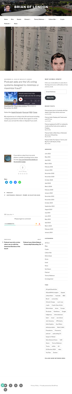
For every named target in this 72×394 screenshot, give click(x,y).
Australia (57, 295)
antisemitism (49, 295)
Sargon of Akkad (50, 336)
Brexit (47, 299)
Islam (47, 318)
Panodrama (49, 330)
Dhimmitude (48, 256)
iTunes (35, 112)
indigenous (49, 314)
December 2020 (49, 173)
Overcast (26, 112)
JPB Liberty (59, 321)
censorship (55, 299)
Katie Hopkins (50, 324)
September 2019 (49, 206)
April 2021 (48, 160)
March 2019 (48, 226)
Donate (19, 19)
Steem (48, 343)
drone (56, 308)
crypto (47, 305)
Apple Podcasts (16, 112)
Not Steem (48, 269)
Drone (46, 259)
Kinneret (27, 19)
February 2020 (49, 190)
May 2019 (48, 219)
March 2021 (48, 163)
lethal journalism (50, 327)
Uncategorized (49, 279)
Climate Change (50, 302)
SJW (61, 340)
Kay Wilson (59, 324)
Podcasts (7, 23)
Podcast (10, 192)
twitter (53, 346)
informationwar (58, 314)
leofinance (11, 195)
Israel (46, 262)
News (15, 23)
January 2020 (49, 193)
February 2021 (49, 167)
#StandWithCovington (52, 292)
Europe (63, 308)
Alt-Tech (47, 243)
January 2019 (49, 232)
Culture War (52, 19)
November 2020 (49, 176)
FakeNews (57, 311)
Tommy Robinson (39, 19)
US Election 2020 (34, 195)
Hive (12, 19)
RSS (30, 112)
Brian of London (31, 7)
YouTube (48, 352)
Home (6, 19)
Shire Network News (51, 340)
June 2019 (48, 216)
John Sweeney (50, 321)
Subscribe (27, 103)
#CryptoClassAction (51, 289)
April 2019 (48, 222)
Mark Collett (60, 327)
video (59, 349)
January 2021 (48, 170)
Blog (46, 246)
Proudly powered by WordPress (49, 385)
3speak (63, 292)
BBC (64, 295)
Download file (8, 106)
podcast (19, 195)
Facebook (48, 311)
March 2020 (48, 186)
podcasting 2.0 (57, 333)
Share (33, 103)
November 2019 (49, 199)
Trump (25, 195)
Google (64, 311)
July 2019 (47, 212)
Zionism (55, 352)
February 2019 (49, 229)
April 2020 (48, 183)
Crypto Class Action (57, 305)
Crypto (62, 19)
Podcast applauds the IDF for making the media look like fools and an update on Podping (56, 126)
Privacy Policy (35, 385)
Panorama (58, 330)
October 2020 (49, 180)
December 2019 (49, 196)
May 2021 (47, 157)
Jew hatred (60, 318)
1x (35, 100)
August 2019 (48, 209)
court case (60, 302)
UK (59, 346)
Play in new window (20, 106)
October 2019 (49, 203)
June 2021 (48, 153)
